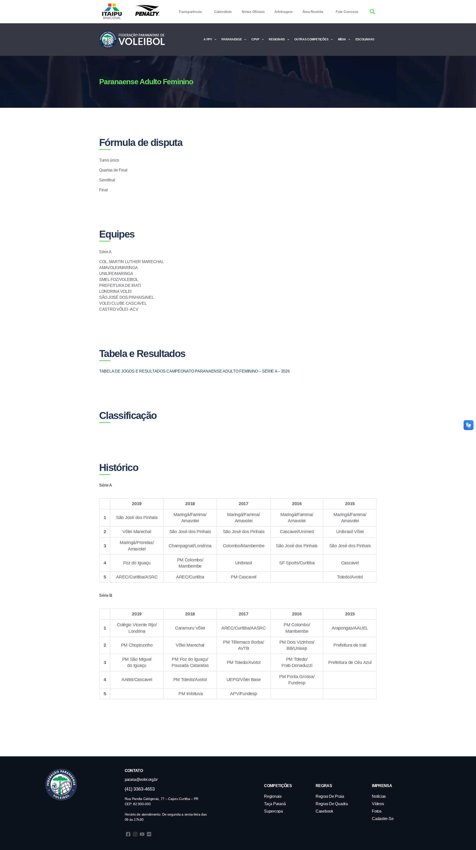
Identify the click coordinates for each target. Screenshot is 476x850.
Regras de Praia (330, 796)
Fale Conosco (347, 12)
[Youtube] (142, 834)
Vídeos (378, 804)
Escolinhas (365, 39)
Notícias (379, 796)
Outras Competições (311, 39)
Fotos (377, 811)
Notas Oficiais (253, 12)
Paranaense (231, 39)
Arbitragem (283, 12)
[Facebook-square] (128, 834)
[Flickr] (149, 834)
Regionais (277, 39)
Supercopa (273, 811)
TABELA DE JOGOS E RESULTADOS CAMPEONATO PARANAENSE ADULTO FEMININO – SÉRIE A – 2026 (194, 371)
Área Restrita (313, 12)
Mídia (342, 39)
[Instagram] (135, 834)
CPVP (255, 39)
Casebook (324, 811)
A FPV (208, 39)
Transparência (190, 12)
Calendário (223, 12)
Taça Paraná (275, 804)
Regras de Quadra (332, 804)
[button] (372, 12)
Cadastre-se (382, 819)
